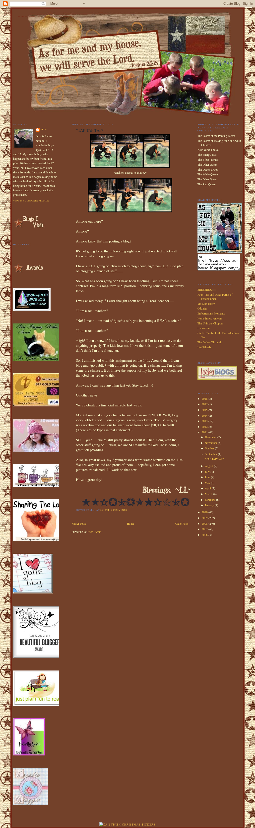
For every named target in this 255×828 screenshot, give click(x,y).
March (209, 494)
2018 (205, 398)
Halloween (203, 328)
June (208, 477)
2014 (205, 415)
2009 (205, 518)
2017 (205, 404)
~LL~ (44, 129)
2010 (205, 512)
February (210, 500)
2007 (205, 529)
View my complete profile (31, 200)
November (211, 443)
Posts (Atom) (94, 532)
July (207, 471)
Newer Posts (79, 523)
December (211, 437)
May (208, 483)
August (209, 466)
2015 (205, 410)
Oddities (202, 308)
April (208, 488)
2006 (205, 535)
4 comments (119, 510)
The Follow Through (209, 342)
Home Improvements (209, 318)
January (210, 505)
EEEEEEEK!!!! (206, 289)
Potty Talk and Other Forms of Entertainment (215, 297)
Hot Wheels (204, 347)
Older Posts (181, 523)
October (210, 448)
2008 (205, 523)
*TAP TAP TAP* (214, 459)
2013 (205, 421)
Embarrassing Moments (211, 313)
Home (130, 523)
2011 (205, 432)
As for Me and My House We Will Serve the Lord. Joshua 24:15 (46, 17)
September (211, 454)
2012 (205, 427)
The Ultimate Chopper (210, 323)
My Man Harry (206, 304)
